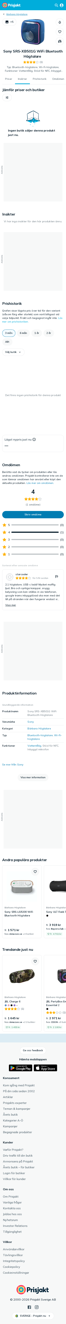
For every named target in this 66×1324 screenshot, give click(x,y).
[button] (9, 22)
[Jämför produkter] (60, 41)
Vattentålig (34, 745)
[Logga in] (61, 5)
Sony (30, 721)
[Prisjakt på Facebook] (29, 1307)
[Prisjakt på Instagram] (36, 1307)
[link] (33, 590)
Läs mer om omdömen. (40, 483)
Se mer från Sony (12, 764)
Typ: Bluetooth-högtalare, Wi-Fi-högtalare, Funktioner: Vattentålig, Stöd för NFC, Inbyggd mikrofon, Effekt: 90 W (33, 69)
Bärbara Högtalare (16, 14)
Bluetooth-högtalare (40, 735)
